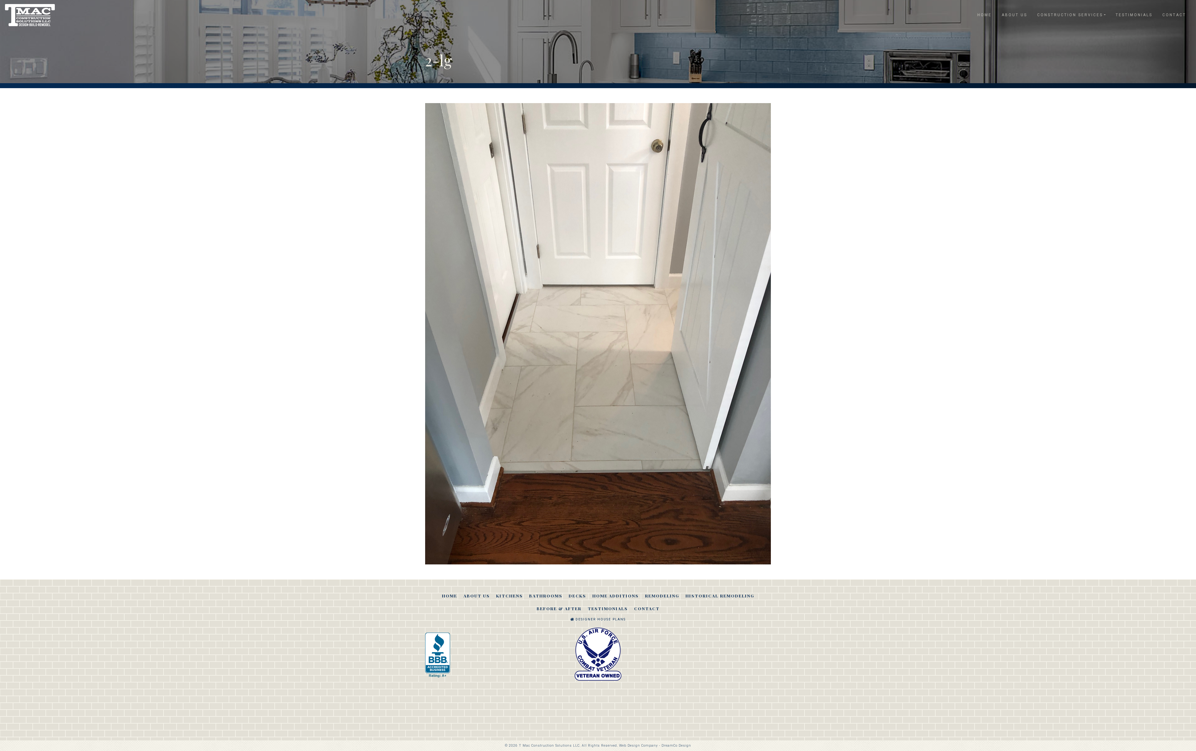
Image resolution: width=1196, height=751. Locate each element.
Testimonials (1134, 15)
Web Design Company (638, 746)
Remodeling (662, 595)
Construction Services (1070, 15)
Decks (577, 595)
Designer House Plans (600, 619)
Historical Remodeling (720, 595)
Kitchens (509, 595)
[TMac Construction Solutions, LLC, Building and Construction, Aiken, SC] (437, 655)
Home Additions (615, 595)
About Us (1014, 15)
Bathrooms (545, 595)
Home (984, 15)
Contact (1174, 15)
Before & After (559, 608)
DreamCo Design (676, 746)
